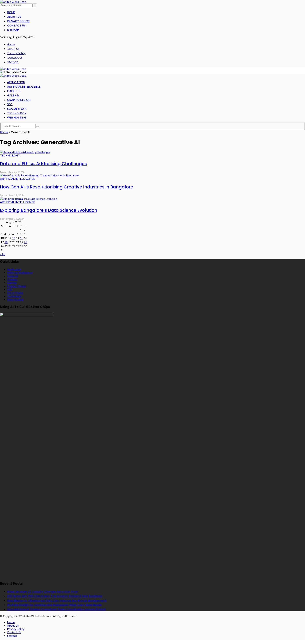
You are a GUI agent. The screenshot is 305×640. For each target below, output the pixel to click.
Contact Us (16, 25)
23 (25, 242)
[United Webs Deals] (13, 1)
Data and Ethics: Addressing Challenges (43, 164)
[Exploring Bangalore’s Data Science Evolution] (28, 198)
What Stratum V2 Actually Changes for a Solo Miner (42, 591)
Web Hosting (16, 117)
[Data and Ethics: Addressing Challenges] (25, 152)
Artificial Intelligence (24, 87)
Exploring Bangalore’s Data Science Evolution (48, 210)
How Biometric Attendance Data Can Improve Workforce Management (56, 600)
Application (16, 82)
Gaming (13, 95)
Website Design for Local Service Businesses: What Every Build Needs (54, 605)
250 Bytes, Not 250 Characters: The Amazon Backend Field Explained (54, 596)
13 (13, 238)
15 (21, 238)
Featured (12, 275)
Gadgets (13, 91)
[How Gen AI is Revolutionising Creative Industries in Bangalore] (39, 175)
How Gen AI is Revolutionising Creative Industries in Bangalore (66, 187)
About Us (14, 17)
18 (6, 242)
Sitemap (13, 30)
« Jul (2, 254)
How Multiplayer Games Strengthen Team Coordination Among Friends (56, 609)
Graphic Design (18, 100)
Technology (16, 113)
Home (11, 12)
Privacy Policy (18, 21)
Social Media (16, 109)
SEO (10, 104)
